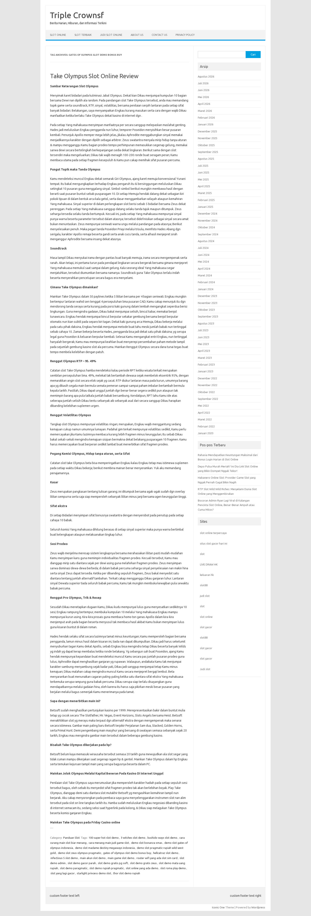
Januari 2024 (205, 289)
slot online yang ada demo (142, 868)
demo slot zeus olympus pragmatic (79, 852)
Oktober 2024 (206, 227)
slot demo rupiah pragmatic (106, 868)
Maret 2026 (205, 110)
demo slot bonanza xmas (146, 842)
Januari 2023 (205, 371)
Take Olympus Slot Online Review (94, 76)
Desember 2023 (207, 295)
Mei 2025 (203, 179)
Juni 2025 (203, 172)
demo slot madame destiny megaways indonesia (105, 847)
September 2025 (208, 151)
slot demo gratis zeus (143, 863)
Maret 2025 (205, 192)
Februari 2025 (206, 199)
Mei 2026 (203, 97)
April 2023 (204, 350)
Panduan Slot (71, 837)
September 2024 (208, 234)
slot (202, 553)
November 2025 (207, 138)
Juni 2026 (203, 90)
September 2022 (208, 398)
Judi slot (205, 669)
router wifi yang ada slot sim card (157, 857)
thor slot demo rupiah (126, 873)
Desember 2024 (207, 213)
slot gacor (206, 627)
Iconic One (218, 907)
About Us (137, 34)
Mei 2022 (203, 405)
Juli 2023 (203, 330)
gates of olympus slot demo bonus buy (127, 852)
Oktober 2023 (206, 309)
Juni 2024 (203, 254)
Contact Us (159, 34)
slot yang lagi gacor (63, 873)
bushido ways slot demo (162, 837)
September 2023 (208, 316)
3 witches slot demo (133, 837)
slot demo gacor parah (82, 863)
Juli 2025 (203, 165)
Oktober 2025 (206, 145)
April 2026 (204, 103)
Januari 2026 (205, 124)
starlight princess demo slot (94, 873)
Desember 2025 (207, 131)
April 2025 (204, 186)
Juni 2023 (203, 337)
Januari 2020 (205, 433)
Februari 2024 (206, 282)
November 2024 (207, 220)
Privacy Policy (185, 34)
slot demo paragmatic (73, 868)
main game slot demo (121, 857)
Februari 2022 (206, 426)
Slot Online (58, 34)
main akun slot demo (93, 857)
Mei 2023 (203, 343)
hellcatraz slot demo (165, 852)
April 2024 (204, 268)
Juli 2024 (203, 247)
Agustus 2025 (206, 158)
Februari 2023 (206, 364)
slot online (206, 616)
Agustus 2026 (206, 76)
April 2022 (204, 412)
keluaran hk (207, 574)
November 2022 (207, 385)
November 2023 (207, 302)
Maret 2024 (205, 275)
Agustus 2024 (206, 241)
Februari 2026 (206, 117)
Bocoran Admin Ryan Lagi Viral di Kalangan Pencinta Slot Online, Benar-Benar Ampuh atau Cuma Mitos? (226, 505)
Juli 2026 (203, 83)
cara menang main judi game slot (109, 842)
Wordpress (258, 907)
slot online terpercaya (213, 532)
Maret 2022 (205, 419)
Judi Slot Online (111, 34)
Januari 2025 (205, 206)
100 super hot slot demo (104, 837)
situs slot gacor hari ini (213, 543)
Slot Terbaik (83, 34)
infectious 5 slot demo (64, 857)
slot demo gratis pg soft (113, 863)
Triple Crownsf (77, 15)
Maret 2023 (205, 357)
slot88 (204, 585)
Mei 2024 (203, 261)
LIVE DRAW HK (209, 564)
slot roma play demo (173, 868)
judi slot (205, 595)
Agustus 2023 (206, 323)
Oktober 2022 (206, 392)
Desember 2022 (207, 378)
